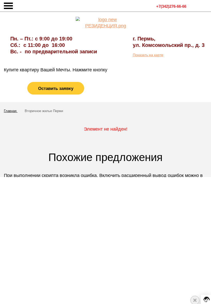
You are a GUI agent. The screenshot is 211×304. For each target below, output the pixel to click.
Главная (10, 111)
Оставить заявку (55, 88)
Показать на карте (148, 55)
